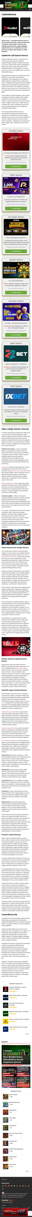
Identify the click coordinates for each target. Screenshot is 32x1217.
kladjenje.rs (4, 1179)
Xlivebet (7, 156)
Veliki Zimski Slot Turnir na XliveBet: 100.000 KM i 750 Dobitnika (8, 1080)
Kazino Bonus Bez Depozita (9, 740)
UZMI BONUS (17, 208)
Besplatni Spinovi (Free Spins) (10, 728)
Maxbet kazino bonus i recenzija (18, 1011)
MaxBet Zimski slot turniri (8, 1070)
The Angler (12, 1118)
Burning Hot (12, 1125)
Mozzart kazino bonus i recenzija (19, 1019)
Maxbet (6, 283)
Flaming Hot (12, 1110)
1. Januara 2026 (7, 1075)
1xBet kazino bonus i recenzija (18, 1027)
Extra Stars (12, 1164)
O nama (4, 1205)
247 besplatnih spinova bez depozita (16, 153)
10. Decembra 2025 (8, 1086)
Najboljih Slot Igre (16, 1091)
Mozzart (6, 326)
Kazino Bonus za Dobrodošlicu (10, 712)
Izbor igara (5, 467)
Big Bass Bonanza (14, 1102)
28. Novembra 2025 (22, 1084)
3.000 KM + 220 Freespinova (16, 197)
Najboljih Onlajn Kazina (16, 983)
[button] (30, 9)
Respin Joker (13, 1156)
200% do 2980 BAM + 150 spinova (16, 364)
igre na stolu (15, 470)
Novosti (5, 1042)
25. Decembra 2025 (22, 1075)
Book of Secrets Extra (15, 1133)
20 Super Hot (13, 1141)
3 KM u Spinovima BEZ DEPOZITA (16, 237)
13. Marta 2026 (15, 1064)
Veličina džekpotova (7, 483)
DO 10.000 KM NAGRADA (16, 281)
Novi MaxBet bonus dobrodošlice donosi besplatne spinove (13, 1059)
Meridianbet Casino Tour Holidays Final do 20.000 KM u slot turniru (23, 1069)
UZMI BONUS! (17, 166)
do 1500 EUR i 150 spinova (16, 407)
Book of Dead (13, 1094)
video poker (23, 470)
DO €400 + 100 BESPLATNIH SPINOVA (16, 323)
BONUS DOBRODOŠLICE (10, 36)
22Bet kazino (8, 367)
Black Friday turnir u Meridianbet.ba (23, 1080)
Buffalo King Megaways (16, 1149)
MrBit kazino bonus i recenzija (18, 995)
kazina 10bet (18, 668)
